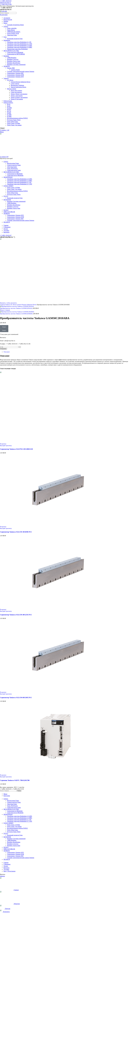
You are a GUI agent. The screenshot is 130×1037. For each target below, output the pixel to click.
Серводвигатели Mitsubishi (15, 175)
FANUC (6, 26)
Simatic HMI (11, 68)
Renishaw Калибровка (13, 63)
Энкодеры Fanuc (12, 35)
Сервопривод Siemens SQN (15, 76)
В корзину (3, 348)
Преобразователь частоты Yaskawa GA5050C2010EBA (16, 313)
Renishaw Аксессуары (13, 61)
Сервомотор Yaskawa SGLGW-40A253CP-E (16, 615)
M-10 (8, 104)
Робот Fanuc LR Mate (13, 123)
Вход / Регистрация (9, 871)
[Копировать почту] (14, 237)
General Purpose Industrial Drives (20, 82)
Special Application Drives (18, 87)
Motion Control (11, 89)
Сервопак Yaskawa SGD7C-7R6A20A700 (14, 780)
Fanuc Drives (11, 30)
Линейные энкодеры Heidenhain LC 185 (19, 42)
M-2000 (9, 108)
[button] (3, 444)
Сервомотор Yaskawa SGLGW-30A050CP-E (16, 532)
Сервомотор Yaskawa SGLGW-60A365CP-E (16, 697)
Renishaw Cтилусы (12, 59)
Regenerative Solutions (17, 85)
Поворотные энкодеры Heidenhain (17, 49)
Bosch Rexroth (8, 19)
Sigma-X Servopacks (17, 99)
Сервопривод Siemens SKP (15, 73)
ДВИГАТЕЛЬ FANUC (13, 31)
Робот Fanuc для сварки (14, 125)
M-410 (9, 109)
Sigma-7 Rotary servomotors (19, 94)
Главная (2, 304)
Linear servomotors (16, 92)
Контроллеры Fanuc (13, 163)
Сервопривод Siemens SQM (15, 75)
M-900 (9, 113)
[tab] (67, 352)
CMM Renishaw (11, 57)
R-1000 (9, 114)
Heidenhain (7, 40)
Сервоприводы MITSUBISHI (16, 54)
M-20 (8, 106)
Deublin (6, 21)
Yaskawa (6, 78)
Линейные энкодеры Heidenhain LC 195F (19, 44)
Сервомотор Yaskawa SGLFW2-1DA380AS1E (16, 449)
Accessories (7, 18)
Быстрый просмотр (6, 445)
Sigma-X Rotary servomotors (19, 97)
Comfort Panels (15, 70)
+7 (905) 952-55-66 (5, 4)
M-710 (9, 111)
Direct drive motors (16, 90)
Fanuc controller (12, 28)
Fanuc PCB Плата (12, 168)
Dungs (5, 23)
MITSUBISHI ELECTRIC (11, 50)
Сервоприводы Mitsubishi (15, 173)
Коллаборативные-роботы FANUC (17, 118)
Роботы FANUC (8, 102)
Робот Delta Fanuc (12, 121)
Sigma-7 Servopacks (17, 95)
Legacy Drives (15, 83)
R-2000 (9, 116)
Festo (5, 37)
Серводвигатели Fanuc (14, 170)
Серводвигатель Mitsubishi (15, 52)
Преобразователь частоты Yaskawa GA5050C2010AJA (16, 308)
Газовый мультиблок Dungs (15, 25)
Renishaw (6, 56)
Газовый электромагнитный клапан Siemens (20, 71)
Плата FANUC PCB (13, 33)
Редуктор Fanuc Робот (14, 120)
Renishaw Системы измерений (16, 64)
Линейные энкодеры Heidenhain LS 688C (19, 47)
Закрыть (2, 876)
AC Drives (10, 80)
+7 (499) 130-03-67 (5, 1)
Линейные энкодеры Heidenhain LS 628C (19, 45)
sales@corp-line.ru (5, 2)
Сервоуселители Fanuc (14, 165)
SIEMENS (7, 66)
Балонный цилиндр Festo (15, 38)
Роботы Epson (8, 101)
